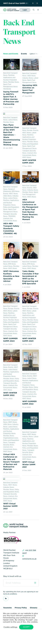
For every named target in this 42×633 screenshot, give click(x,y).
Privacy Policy (21, 608)
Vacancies (7, 608)
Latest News (35, 54)
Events (24, 54)
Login (25, 10)
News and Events (10, 54)
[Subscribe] (35, 583)
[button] (10, 627)
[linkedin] (5, 598)
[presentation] (33, 3)
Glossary (33, 608)
